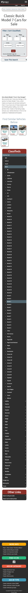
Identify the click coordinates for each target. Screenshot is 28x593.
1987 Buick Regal (22, 132)
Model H (9, 322)
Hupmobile (8, 439)
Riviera (8, 348)
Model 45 (9, 292)
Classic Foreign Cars (8, 572)
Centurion (9, 181)
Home (4, 9)
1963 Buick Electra (13, 132)
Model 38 (9, 278)
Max (10, 36)
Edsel (6, 424)
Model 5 (9, 295)
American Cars (14, 9)
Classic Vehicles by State (9, 587)
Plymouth (7, 465)
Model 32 (9, 263)
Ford (6, 430)
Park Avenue (10, 334)
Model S (9, 328)
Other (8, 331)
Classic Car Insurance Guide (10, 552)
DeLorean (7, 413)
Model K (9, 325)
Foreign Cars (6, 480)
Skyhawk (9, 377)
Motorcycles (6, 483)
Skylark (9, 380)
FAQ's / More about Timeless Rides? (12, 548)
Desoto (6, 416)
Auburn (7, 161)
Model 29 (9, 254)
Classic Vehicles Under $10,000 (11, 585)
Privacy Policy (14, 592)
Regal (8, 345)
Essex (6, 427)
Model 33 (9, 266)
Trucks (4, 486)
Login (16, 5)
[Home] (5, 2)
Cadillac (7, 401)
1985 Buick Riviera (4, 132)
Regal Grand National (12, 342)
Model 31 (9, 260)
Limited (9, 208)
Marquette (10, 210)
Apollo (8, 175)
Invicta (8, 202)
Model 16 (9, 222)
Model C (9, 307)
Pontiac (7, 468)
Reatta (8, 336)
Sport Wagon (10, 389)
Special (9, 386)
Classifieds (8, 9)
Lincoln (6, 448)
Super (8, 395)
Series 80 (9, 372)
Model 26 (9, 246)
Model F (9, 316)
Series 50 (9, 366)
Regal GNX (9, 339)
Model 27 (9, 249)
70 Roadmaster (10, 172)
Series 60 (9, 369)
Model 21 (9, 231)
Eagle (6, 421)
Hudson (7, 436)
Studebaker (8, 474)
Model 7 (23, 9)
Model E (9, 313)
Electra (9, 187)
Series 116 (9, 354)
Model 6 (9, 298)
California (9, 178)
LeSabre (9, 205)
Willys (6, 477)
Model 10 (9, 216)
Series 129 (9, 360)
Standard (9, 392)
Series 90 (9, 375)
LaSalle (7, 445)
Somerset (9, 383)
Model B (9, 304)
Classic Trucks (7, 574)
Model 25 (9, 243)
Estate (8, 190)
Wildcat (9, 398)
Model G (9, 319)
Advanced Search (20, 54)
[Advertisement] (14, 79)
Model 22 (9, 234)
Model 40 (9, 284)
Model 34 (9, 269)
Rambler (7, 471)
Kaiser (6, 442)
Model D (9, 310)
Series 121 (9, 357)
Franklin (7, 433)
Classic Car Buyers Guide (9, 496)
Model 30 (9, 257)
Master (9, 213)
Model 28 (9, 251)
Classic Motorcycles (8, 576)
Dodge (6, 418)
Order (20, 42)
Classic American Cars (9, 570)
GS (7, 193)
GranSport (9, 199)
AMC (6, 158)
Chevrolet (7, 407)
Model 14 (9, 219)
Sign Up (23, 5)
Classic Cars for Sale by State (10, 498)
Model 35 (9, 272)
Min (4, 36)
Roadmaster (10, 351)
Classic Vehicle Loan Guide (10, 554)
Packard (7, 460)
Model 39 (9, 281)
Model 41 (9, 287)
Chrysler (7, 410)
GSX (8, 196)
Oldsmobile (8, 457)
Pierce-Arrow (8, 462)
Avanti (6, 164)
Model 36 (9, 275)
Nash (6, 454)
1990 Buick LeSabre (4, 143)
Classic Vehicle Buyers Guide (10, 550)
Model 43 (9, 290)
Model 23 (9, 237)
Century (9, 184)
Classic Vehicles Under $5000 (11, 583)
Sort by (7, 42)
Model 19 (9, 228)
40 (7, 169)
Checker (7, 404)
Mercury (7, 451)
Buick (19, 9)
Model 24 (9, 240)
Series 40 (9, 363)
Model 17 (9, 225)
